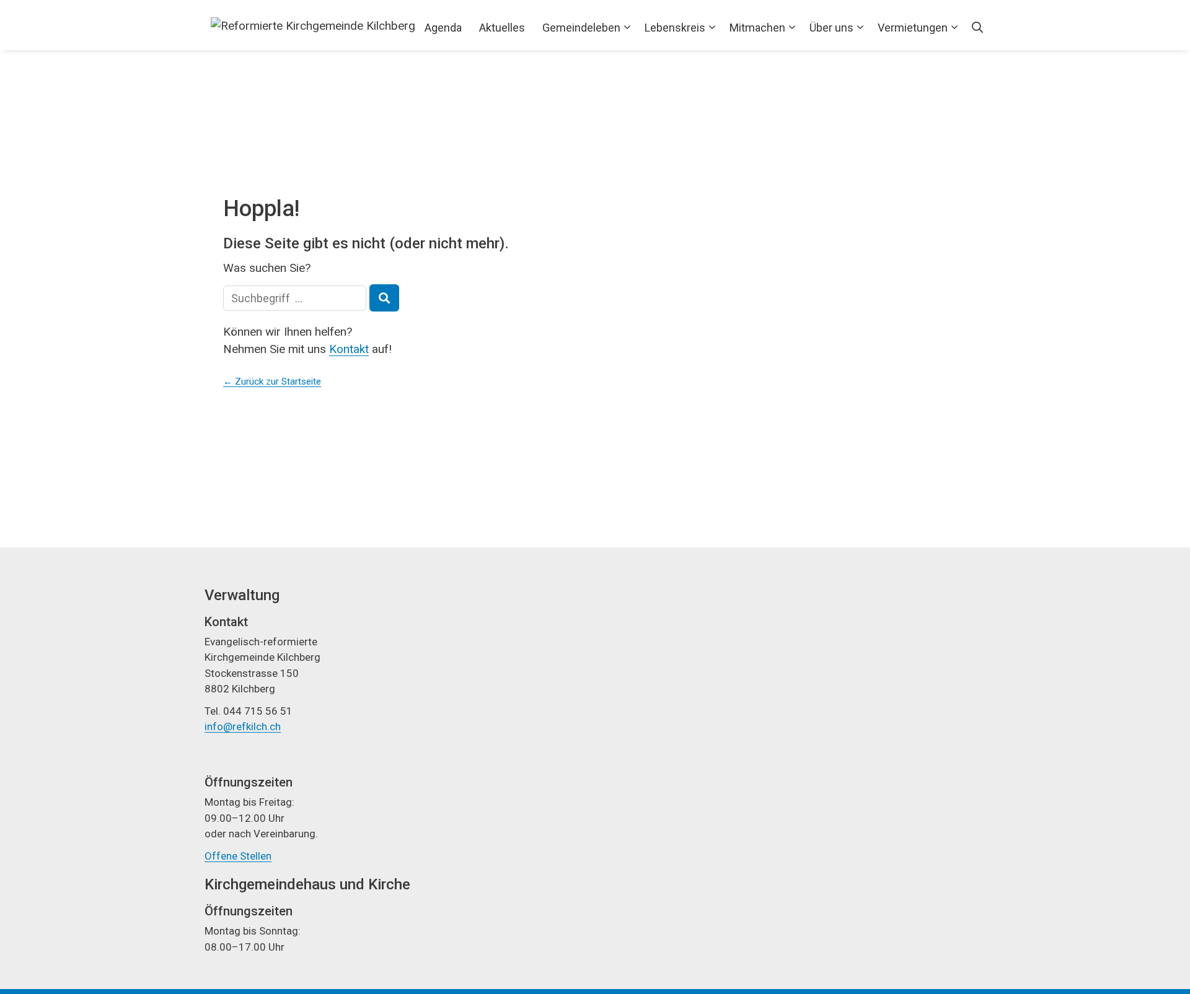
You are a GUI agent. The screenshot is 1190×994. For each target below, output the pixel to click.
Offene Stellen (238, 856)
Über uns (831, 27)
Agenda (443, 27)
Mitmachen (757, 27)
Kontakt (349, 349)
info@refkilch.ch (243, 726)
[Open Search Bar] (977, 27)
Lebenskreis (675, 27)
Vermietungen (913, 27)
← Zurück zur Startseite (272, 381)
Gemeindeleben (581, 27)
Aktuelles (502, 27)
